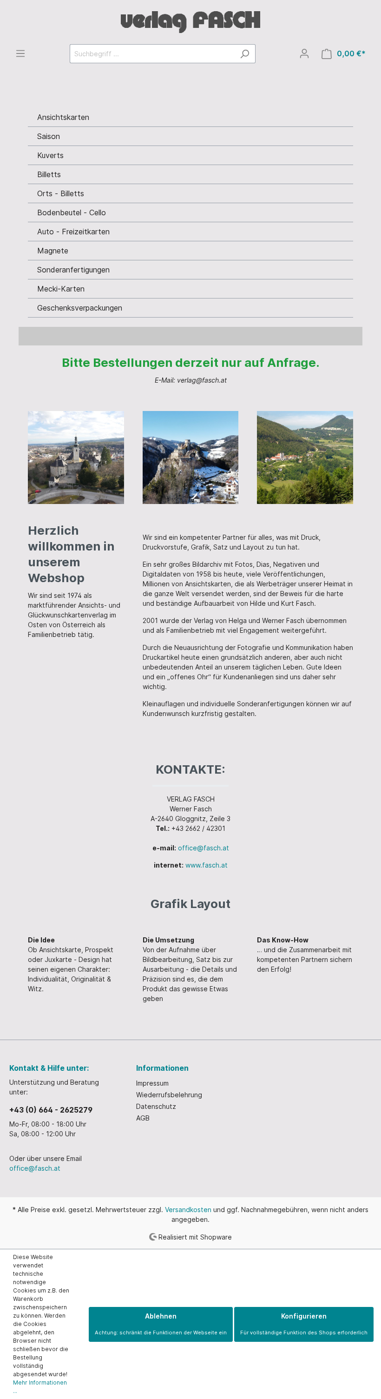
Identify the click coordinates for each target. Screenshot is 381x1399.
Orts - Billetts (60, 193)
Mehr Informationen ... (40, 1386)
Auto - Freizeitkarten (73, 231)
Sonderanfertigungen (73, 269)
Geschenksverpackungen (79, 307)
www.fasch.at (206, 865)
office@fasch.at (203, 848)
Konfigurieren (304, 1324)
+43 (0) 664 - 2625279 (50, 1109)
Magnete (52, 250)
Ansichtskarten (63, 117)
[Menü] (20, 53)
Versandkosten (188, 1209)
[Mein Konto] (304, 53)
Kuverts (50, 155)
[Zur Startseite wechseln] (190, 22)
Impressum (152, 1083)
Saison (48, 136)
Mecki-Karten (61, 288)
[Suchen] (245, 53)
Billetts (49, 174)
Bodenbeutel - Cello (71, 212)
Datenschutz (156, 1106)
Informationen (162, 1068)
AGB (143, 1118)
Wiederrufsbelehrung (169, 1095)
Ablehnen (161, 1324)
